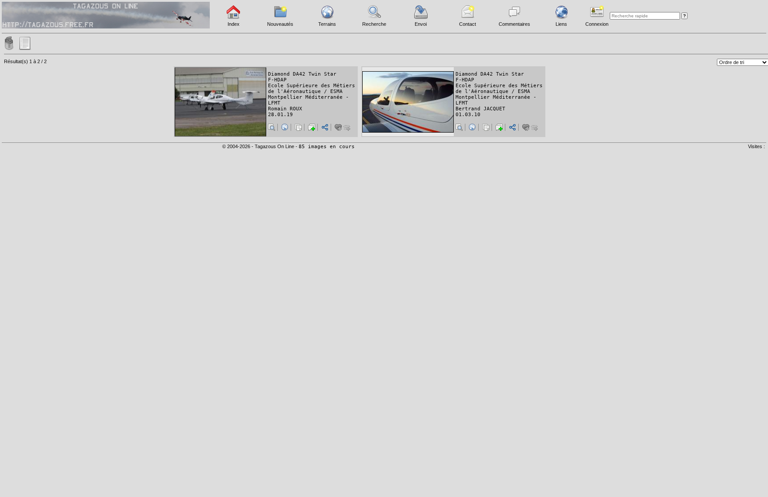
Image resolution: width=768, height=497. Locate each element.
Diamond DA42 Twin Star (302, 74)
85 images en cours (327, 147)
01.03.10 (468, 114)
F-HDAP (277, 80)
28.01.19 (280, 114)
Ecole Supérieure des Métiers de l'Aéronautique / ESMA (311, 88)
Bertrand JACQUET (480, 109)
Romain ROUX (285, 109)
